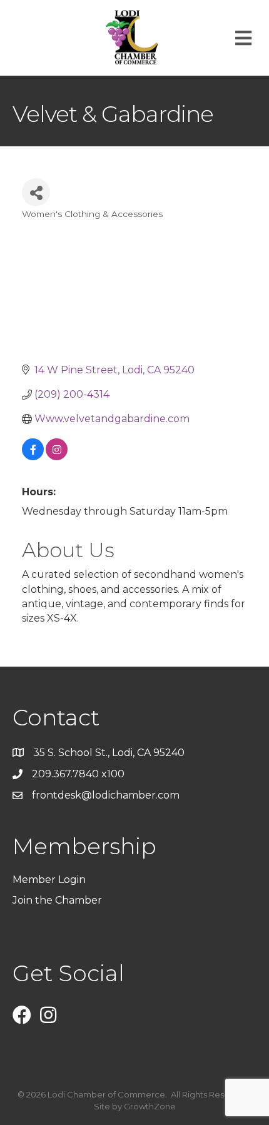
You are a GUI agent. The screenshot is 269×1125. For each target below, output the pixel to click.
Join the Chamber (58, 900)
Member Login (49, 879)
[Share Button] (36, 192)
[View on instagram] (57, 457)
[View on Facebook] (33, 457)
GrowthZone (150, 1106)
